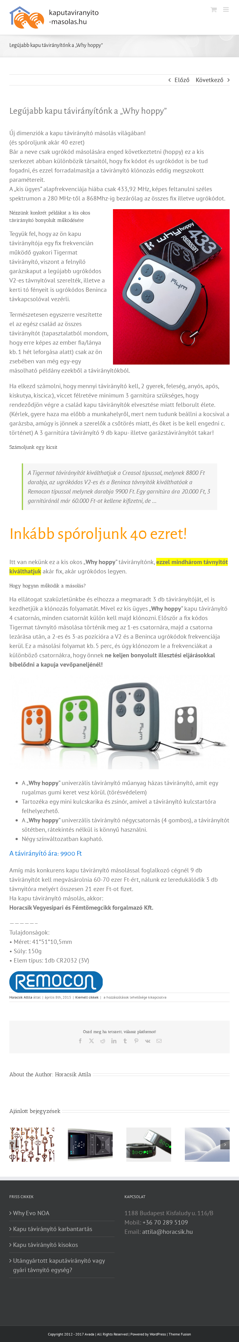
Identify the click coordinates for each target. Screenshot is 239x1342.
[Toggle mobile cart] (214, 9)
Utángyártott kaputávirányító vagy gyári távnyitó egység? (59, 1265)
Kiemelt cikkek (87, 997)
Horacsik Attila (20, 997)
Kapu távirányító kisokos (45, 1245)
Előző (182, 80)
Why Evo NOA (31, 1213)
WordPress (158, 1334)
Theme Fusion (180, 1334)
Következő (209, 80)
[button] (14, 1144)
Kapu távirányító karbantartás (52, 1229)
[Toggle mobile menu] (226, 9)
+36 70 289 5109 (165, 1222)
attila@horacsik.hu (167, 1232)
